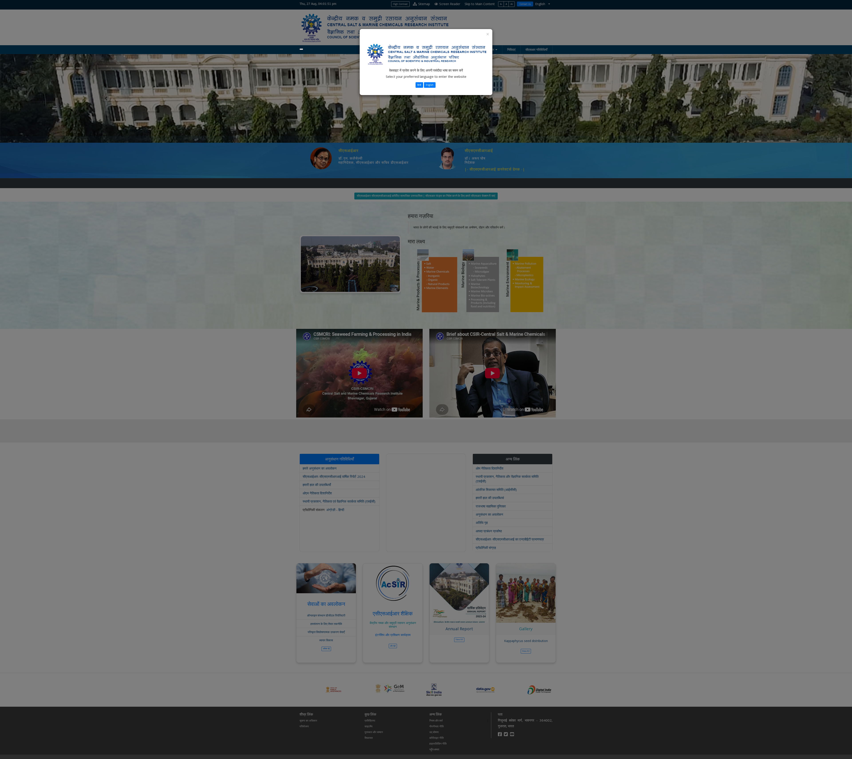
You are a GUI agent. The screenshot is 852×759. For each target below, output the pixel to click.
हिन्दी (419, 84)
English (430, 84)
